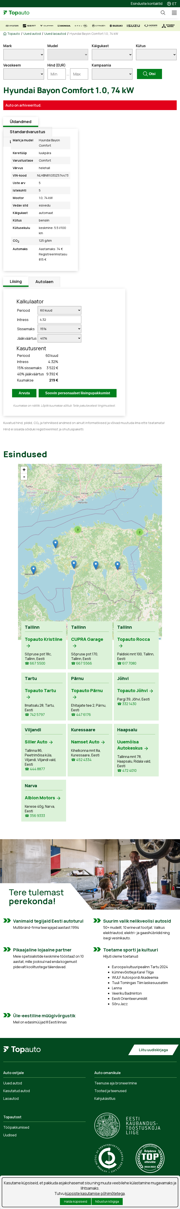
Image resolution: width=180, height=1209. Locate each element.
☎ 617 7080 (126, 663)
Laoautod (11, 1098)
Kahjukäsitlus (104, 1098)
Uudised (9, 1135)
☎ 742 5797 (35, 714)
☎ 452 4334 (81, 759)
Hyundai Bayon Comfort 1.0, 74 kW (94, 33)
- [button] (24, 477)
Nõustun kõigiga (107, 1201)
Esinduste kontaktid (146, 3)
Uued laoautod (55, 33)
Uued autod (32, 33)
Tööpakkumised (16, 1127)
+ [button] (24, 469)
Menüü (172, 12)
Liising (16, 281)
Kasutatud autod (16, 1091)
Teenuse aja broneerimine (115, 1083)
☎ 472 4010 (127, 770)
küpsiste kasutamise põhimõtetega (95, 1193)
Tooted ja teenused (110, 1091)
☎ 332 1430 (126, 704)
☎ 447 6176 (81, 714)
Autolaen (44, 281)
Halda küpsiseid (75, 1201)
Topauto (13, 33)
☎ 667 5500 (35, 663)
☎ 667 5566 (81, 663)
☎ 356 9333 (35, 815)
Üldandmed (20, 121)
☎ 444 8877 (35, 769)
